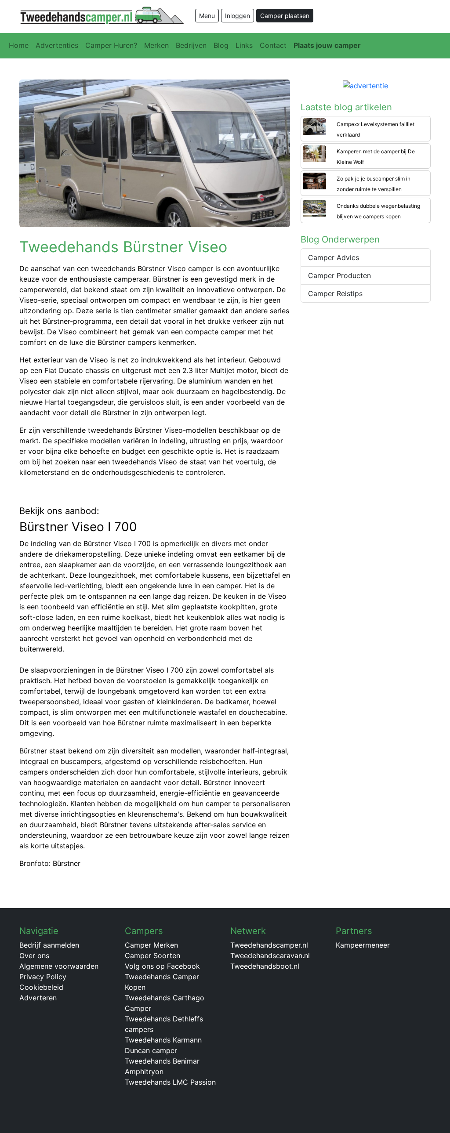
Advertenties (57, 45)
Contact (273, 45)
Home (19, 45)
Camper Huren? (111, 45)
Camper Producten (339, 275)
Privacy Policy (42, 976)
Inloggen (237, 15)
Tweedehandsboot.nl (264, 966)
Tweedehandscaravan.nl (270, 955)
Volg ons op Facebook (162, 966)
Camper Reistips (335, 293)
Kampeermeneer (363, 945)
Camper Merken (151, 945)
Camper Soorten (152, 955)
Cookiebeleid (41, 987)
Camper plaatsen (284, 15)
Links (244, 45)
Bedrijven (191, 45)
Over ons (34, 955)
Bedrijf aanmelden (49, 945)
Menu (207, 15)
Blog (221, 45)
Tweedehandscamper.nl (269, 945)
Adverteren (38, 997)
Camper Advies (333, 257)
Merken (156, 45)
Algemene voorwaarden (58, 966)
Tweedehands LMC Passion (170, 1082)
